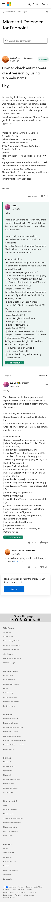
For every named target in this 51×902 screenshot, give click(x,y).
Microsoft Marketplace (10, 827)
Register (36, 4)
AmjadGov (15, 58)
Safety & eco (7, 895)
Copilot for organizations (11, 645)
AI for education (8, 749)
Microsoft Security (9, 766)
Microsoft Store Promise (11, 702)
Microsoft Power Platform (11, 779)
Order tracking (8, 693)
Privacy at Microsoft (9, 861)
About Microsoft (8, 853)
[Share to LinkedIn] (12, 619)
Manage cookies (8, 892)
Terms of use (21, 892)
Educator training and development (15, 740)
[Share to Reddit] (25, 619)
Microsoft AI (7, 762)
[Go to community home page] (9, 4)
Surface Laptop (8, 636)
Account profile (8, 675)
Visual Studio (7, 836)
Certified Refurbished (10, 697)
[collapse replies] (25, 381)
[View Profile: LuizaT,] (7, 207)
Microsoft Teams (8, 784)
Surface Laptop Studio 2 (11, 641)
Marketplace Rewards (10, 831)
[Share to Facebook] (16, 619)
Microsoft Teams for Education (13, 727)
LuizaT (14, 205)
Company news (8, 857)
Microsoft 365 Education (11, 732)
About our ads (29, 895)
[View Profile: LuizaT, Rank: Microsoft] (6, 384)
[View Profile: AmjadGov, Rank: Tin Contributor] (5, 59)
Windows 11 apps (9, 663)
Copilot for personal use (11, 650)
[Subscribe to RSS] (34, 619)
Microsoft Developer (10, 809)
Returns (5, 688)
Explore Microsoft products (12, 658)
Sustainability (7, 879)
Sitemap (6, 889)
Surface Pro (7, 632)
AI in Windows (8, 654)
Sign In (45, 4)
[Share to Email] (39, 619)
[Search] (29, 4)
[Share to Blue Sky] (30, 619)
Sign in (14, 588)
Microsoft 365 (7, 775)
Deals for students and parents (13, 745)
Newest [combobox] (43, 375)
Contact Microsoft (18, 889)
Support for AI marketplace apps (13, 818)
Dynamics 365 (8, 771)
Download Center (9, 680)
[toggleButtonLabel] (47, 12)
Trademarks (32, 892)
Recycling (18, 895)
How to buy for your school (12, 736)
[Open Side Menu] (4, 4)
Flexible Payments (9, 706)
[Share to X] (21, 619)
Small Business (8, 792)
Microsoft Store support (11, 684)
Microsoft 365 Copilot (10, 788)
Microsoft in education (10, 719)
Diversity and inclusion (10, 870)
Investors (6, 866)
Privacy (29, 889)
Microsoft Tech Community (12, 823)
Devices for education (10, 723)
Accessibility (7, 875)
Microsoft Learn (8, 814)
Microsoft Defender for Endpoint (16, 12)
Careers (5, 848)
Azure (5, 805)
